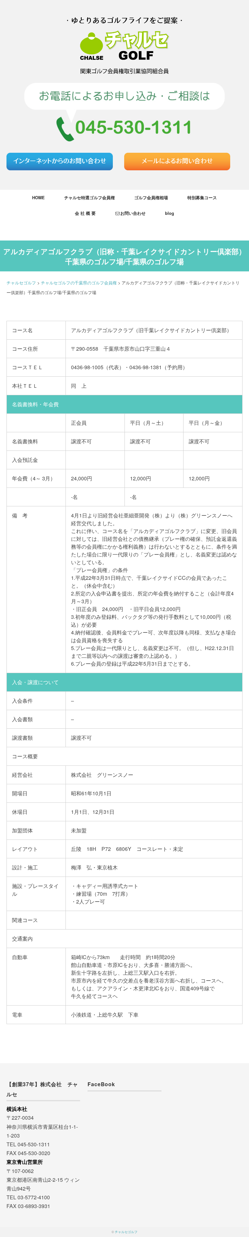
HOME (38, 197)
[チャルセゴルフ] (124, 11)
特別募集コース (202, 197)
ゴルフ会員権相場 (151, 197)
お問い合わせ (133, 213)
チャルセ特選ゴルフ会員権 (89, 197)
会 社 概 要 (85, 213)
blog (169, 213)
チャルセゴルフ (126, 1232)
